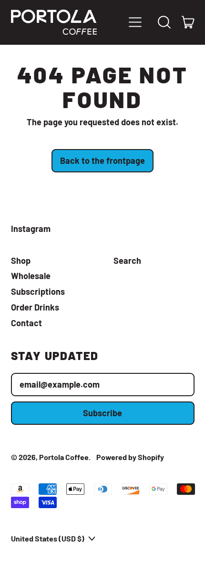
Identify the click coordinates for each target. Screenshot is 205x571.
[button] (164, 22)
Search (127, 260)
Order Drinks (35, 307)
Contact (26, 323)
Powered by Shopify (130, 456)
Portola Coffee (64, 456)
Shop (21, 260)
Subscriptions (38, 291)
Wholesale (31, 275)
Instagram (31, 229)
